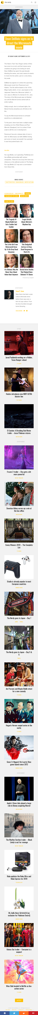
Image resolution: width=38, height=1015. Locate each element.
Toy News (19, 400)
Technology (19, 882)
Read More (19, 310)
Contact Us (21, 1009)
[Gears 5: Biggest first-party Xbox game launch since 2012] (19, 748)
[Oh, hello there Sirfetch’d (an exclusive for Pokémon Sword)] (19, 898)
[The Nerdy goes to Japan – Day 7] (19, 604)
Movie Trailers (19, 478)
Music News (19, 514)
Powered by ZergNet (28, 277)
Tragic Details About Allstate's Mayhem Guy (26, 222)
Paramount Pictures (11, 196)
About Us (14, 1009)
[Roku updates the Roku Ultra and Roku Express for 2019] (19, 862)
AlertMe (6, 150)
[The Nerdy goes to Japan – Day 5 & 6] (19, 638)
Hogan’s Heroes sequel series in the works (19, 726)
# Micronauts (19, 193)
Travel (21, 621)
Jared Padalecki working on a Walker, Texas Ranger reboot (19, 358)
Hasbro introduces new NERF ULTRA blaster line (19, 395)
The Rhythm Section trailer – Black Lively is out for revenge (19, 841)
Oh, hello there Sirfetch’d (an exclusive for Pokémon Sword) (19, 914)
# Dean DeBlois (9, 193)
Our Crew (8, 1009)
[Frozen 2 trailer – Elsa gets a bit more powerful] (19, 457)
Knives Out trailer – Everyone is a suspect (19, 950)
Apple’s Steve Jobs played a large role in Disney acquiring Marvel (19, 804)
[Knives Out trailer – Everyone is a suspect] (19, 935)
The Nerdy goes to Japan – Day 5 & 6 (19, 653)
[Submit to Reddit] (24, 1013)
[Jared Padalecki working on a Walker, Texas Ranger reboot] (19, 343)
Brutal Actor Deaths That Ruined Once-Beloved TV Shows (26, 272)
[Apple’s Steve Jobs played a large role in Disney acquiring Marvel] (19, 789)
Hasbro (27, 193)
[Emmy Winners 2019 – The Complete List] (19, 531)
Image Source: (19, 179)
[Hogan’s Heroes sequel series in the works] (19, 711)
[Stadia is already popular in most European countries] (19, 567)
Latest (19, 1000)
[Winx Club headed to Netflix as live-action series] (19, 972)
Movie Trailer (10, 816)
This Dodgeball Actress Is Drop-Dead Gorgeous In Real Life (27, 248)
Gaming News (19, 587)
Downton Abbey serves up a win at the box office (19, 509)
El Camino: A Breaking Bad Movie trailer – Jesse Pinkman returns (19, 431)
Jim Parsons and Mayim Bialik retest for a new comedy (19, 690)
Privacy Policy (29, 1009)
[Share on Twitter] (14, 1013)
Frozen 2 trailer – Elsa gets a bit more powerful (19, 473)
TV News (19, 363)
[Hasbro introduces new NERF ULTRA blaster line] (19, 380)
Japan (16, 621)
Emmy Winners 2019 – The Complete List (19, 546)
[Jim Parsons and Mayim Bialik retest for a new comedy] (19, 674)
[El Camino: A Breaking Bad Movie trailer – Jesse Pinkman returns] (19, 416)
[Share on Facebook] (5, 1013)
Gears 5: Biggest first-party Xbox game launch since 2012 (19, 763)
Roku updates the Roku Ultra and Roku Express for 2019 (19, 877)
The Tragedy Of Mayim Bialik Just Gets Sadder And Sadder (11, 223)
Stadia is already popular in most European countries (19, 582)
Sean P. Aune (20, 291)
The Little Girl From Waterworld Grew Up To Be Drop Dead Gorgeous (11, 248)
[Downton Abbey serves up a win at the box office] (19, 494)
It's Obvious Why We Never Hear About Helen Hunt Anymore (11, 272)
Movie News (24, 196)
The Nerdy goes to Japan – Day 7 (19, 618)
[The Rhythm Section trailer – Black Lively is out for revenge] (19, 825)
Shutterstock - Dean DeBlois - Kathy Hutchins (20, 182)
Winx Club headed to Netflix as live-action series (19, 987)
